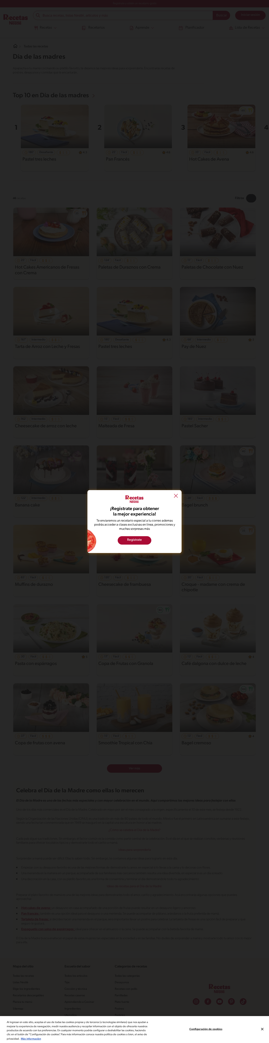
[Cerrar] (262, 1029)
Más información (31, 1038)
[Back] (176, 496)
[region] (134, 1029)
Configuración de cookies (205, 1029)
